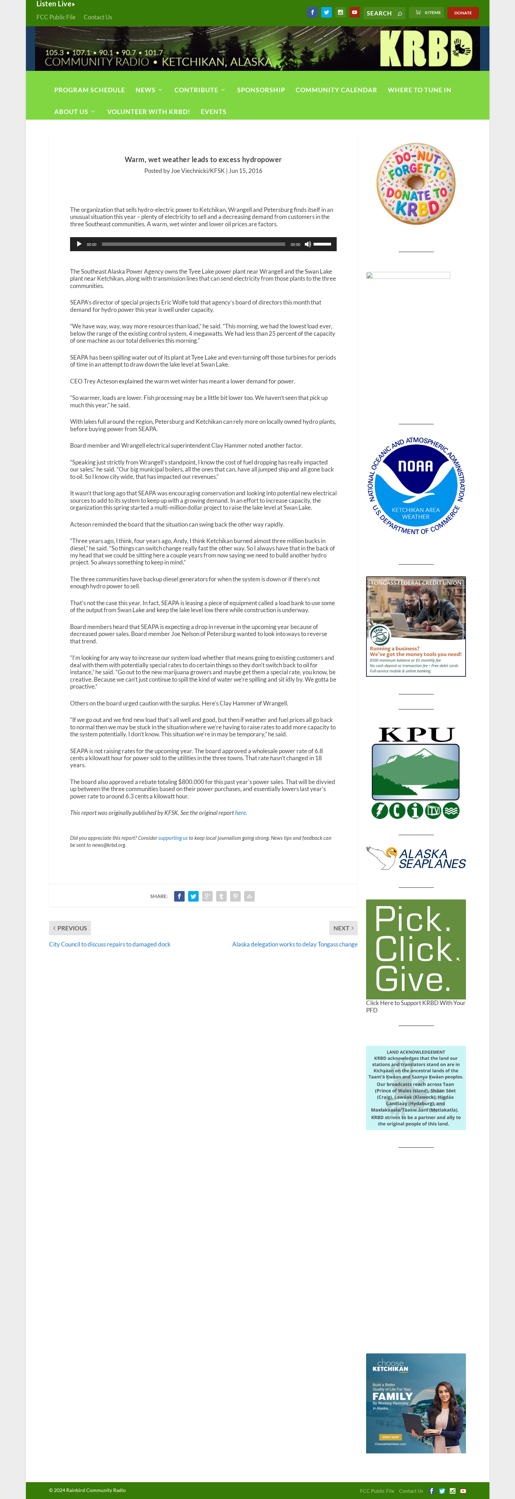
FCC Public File (56, 17)
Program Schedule (89, 90)
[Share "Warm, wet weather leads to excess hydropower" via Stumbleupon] (249, 896)
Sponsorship (261, 90)
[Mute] (307, 244)
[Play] (79, 244)
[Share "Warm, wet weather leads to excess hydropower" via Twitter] (193, 896)
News (146, 90)
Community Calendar (336, 90)
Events (214, 111)
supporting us (173, 838)
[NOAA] (416, 486)
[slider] (323, 243)
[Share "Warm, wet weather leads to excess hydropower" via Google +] (207, 896)
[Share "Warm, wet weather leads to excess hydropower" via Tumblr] (221, 896)
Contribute (196, 90)
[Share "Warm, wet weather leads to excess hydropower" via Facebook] (179, 896)
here (240, 812)
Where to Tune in (420, 90)
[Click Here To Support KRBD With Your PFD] (416, 949)
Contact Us (98, 17)
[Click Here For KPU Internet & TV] (416, 772)
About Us (71, 111)
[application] (203, 244)
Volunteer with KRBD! (148, 111)
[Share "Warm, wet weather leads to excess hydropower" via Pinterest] (235, 896)
